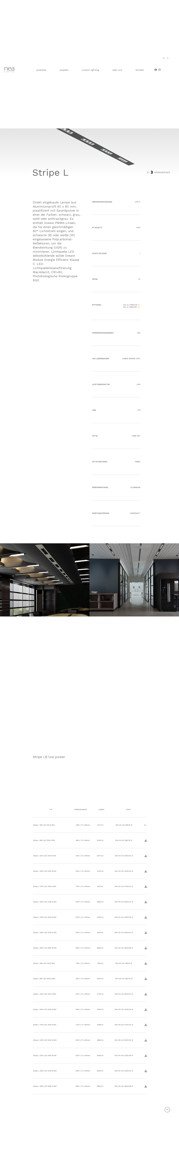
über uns (117, 70)
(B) (139, 305)
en (164, 58)
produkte (41, 70)
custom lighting (90, 70)
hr (168, 58)
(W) (138, 307)
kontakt (140, 70)
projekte (64, 70)
